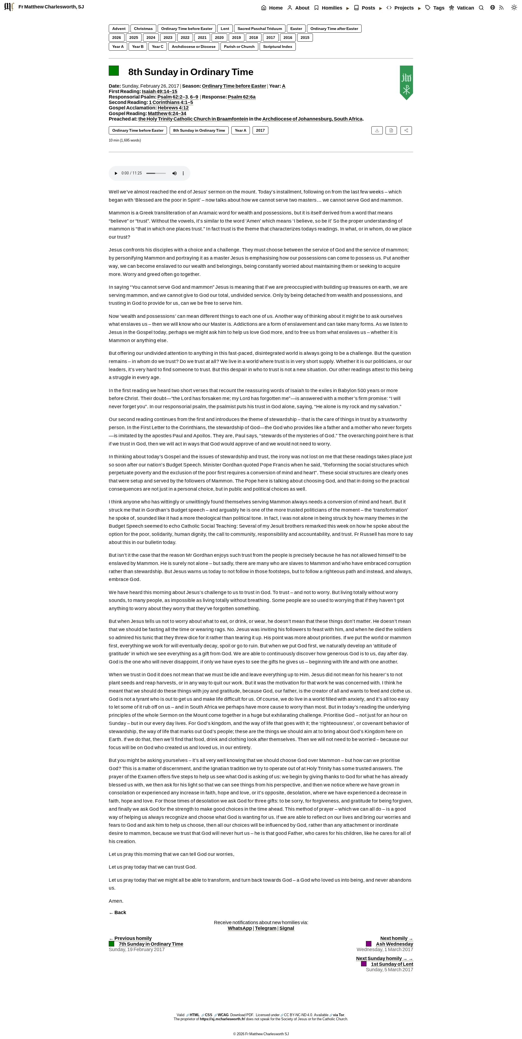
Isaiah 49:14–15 (159, 91)
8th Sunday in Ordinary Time (199, 130)
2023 (168, 37)
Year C (157, 46)
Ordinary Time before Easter (186, 28)
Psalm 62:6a (242, 97)
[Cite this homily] (391, 130)
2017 (270, 37)
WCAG (221, 1015)
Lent (225, 28)
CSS (206, 1015)
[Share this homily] (406, 130)
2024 (151, 37)
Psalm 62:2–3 (172, 97)
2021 (202, 37)
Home (276, 8)
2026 (116, 37)
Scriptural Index (277, 46)
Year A (118, 46)
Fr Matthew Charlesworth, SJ (51, 7)
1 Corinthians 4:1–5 (171, 102)
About (302, 8)
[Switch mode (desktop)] (515, 8)
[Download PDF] (377, 130)
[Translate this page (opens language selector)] (492, 7)
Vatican (465, 8)
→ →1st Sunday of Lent (384, 961)
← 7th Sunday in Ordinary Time (146, 941)
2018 (253, 37)
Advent (119, 28)
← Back (117, 912)
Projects (404, 8)
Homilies (332, 8)
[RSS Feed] (502, 8)
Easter (296, 28)
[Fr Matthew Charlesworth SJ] (9, 7)
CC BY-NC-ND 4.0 (296, 1015)
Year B (138, 46)
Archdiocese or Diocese (194, 46)
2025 (133, 37)
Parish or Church (239, 46)
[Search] (482, 8)
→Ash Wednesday (394, 941)
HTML (193, 1015)
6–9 (194, 97)
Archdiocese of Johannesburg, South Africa (312, 119)
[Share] (406, 130)
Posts (368, 8)
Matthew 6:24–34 (167, 113)
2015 (305, 37)
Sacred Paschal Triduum (260, 28)
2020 (219, 37)
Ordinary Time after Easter (334, 28)
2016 (288, 37)
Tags (439, 8)
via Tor (336, 1015)
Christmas (143, 28)
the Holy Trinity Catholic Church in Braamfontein (193, 119)
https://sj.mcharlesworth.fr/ (222, 1019)
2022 (185, 37)
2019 (236, 37)
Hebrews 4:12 (173, 107)
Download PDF (241, 1015)
